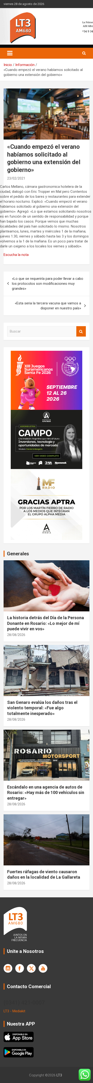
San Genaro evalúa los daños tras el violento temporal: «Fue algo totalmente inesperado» (42, 708)
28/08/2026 (16, 635)
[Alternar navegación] (10, 53)
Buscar (81, 331)
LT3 (59, 1075)
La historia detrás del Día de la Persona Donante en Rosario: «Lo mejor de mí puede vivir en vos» (45, 623)
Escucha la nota (16, 255)
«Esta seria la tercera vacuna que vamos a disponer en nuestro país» (48, 305)
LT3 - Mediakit (14, 1011)
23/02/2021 (16, 178)
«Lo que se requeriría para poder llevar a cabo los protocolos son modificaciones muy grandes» (47, 283)
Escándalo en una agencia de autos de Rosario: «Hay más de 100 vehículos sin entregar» (45, 793)
